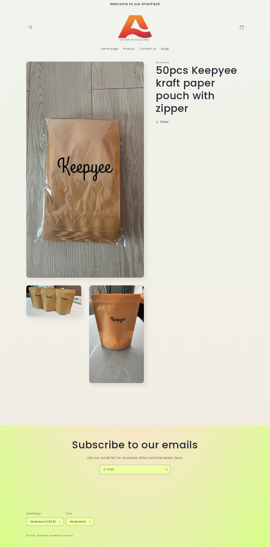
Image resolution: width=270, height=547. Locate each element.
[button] (30, 27)
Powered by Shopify (61, 535)
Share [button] (164, 122)
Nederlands (78, 521)
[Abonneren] (166, 469)
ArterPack (42, 535)
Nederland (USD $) (43, 521)
